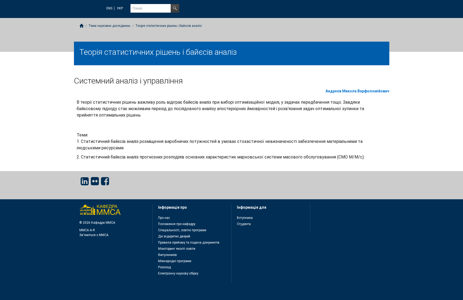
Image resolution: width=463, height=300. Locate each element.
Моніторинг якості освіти (176, 249)
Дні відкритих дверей (174, 236)
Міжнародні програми (174, 261)
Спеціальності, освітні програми (182, 230)
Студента (244, 224)
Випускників (167, 255)
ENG (109, 8)
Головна (81, 25)
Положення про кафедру (176, 224)
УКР (120, 8)
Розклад (164, 267)
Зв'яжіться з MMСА (94, 235)
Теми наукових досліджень (109, 26)
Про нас (164, 218)
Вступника (245, 218)
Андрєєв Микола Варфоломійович (357, 91)
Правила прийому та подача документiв (188, 242)
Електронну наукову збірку (178, 273)
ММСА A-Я (87, 230)
